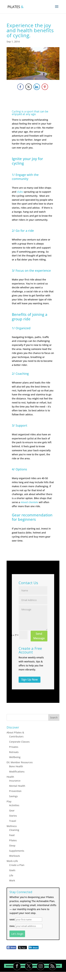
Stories (13, 815)
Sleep (12, 845)
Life (11, 875)
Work (12, 880)
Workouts (14, 855)
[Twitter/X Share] (28, 87)
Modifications (17, 771)
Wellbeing (14, 757)
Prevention (15, 791)
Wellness (12, 826)
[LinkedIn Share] (37, 87)
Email (12, 926)
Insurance (14, 780)
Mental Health (17, 785)
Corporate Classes (19, 741)
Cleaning (14, 830)
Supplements (16, 850)
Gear (12, 810)
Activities (14, 805)
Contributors (16, 736)
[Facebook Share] (20, 87)
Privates (13, 746)
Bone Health (16, 766)
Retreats (14, 752)
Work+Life (12, 861)
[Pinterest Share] (45, 87)
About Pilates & (15, 732)
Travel (12, 820)
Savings (13, 796)
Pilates (13, 840)
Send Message (39, 636)
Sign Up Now (29, 679)
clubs (20, 191)
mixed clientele (29, 502)
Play (9, 801)
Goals (12, 870)
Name (12, 919)
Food (12, 835)
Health (10, 776)
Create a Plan (16, 865)
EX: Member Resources (20, 762)
